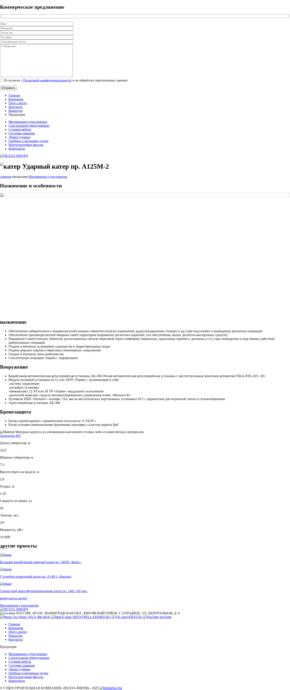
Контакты (15, 107)
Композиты (16, 148)
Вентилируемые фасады (26, 145)
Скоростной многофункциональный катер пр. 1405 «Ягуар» (43, 591)
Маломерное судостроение (27, 122)
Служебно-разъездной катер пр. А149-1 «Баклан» (36, 576)
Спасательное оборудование (28, 125)
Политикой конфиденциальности (47, 80)
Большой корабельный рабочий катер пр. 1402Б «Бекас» (41, 562)
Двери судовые (19, 137)
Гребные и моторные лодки (28, 141)
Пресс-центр (17, 103)
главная (5, 176)
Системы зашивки (21, 133)
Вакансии (15, 111)
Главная (14, 95)
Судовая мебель (19, 129)
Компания (15, 99)
